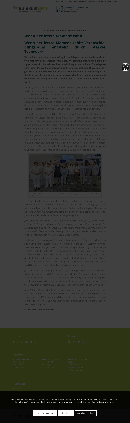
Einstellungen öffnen (86, 413)
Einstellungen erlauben (45, 413)
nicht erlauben (66, 413)
